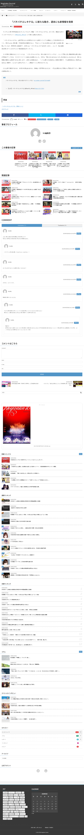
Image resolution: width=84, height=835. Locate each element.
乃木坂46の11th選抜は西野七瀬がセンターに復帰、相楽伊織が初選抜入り (18, 624)
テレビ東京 (5, 797)
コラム (40, 10)
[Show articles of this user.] (22, 133)
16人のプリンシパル (14, 816)
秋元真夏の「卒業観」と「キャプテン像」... (20, 657)
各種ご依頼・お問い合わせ (36, 827)
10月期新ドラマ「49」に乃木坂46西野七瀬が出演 (21, 561)
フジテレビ (50, 119)
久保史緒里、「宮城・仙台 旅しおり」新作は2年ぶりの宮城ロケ (49, 165)
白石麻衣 (57, 119)
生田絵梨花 (5, 816)
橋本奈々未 (5, 814)
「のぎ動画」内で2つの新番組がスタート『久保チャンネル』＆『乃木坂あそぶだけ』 (63, 165)
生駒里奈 (17, 799)
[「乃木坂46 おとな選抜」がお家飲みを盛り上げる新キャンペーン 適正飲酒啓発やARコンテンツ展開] (35, 158)
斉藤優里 (22, 799)
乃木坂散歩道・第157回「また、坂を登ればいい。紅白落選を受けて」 (17, 644)
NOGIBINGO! (6, 811)
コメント (21, 119)
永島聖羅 (11, 814)
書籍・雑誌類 (45, 199)
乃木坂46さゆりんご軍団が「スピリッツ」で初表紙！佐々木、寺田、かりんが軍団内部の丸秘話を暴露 (24, 614)
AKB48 (4, 818)
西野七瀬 (17, 804)
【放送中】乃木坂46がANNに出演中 (18, 507)
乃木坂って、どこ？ (20, 809)
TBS (26, 816)
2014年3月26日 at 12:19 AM (69, 294)
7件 (12, 26)
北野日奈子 (18, 792)
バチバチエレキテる (42, 119)
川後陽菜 (5, 804)
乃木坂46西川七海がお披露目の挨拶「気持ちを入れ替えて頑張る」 (25, 534)
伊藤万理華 (18, 806)
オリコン (17, 814)
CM (23, 792)
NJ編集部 (15, 119)
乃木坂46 (11, 802)
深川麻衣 (22, 797)
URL (2, 368)
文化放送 (11, 799)
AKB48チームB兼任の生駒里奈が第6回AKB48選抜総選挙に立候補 (25, 501)
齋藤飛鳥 (10, 818)
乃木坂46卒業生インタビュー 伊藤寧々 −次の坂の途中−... (23, 719)
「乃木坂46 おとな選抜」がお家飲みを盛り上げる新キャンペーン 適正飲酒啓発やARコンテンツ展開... (33, 466)
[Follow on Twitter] (75, 4)
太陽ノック (22, 802)
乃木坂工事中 (11, 809)
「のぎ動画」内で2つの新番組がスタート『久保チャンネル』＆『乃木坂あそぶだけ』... (29, 480)
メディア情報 (33, 10)
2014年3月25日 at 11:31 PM (69, 279)
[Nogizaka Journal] (8, 5)
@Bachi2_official (20, 34)
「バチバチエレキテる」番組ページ (12, 106)
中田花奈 (12, 806)
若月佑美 (5, 802)
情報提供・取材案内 (72, 10)
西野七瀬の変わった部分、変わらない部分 (11, 629)
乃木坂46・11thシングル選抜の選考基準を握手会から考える (23, 568)
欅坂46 (11, 797)
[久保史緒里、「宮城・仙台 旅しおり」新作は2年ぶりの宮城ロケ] (49, 158)
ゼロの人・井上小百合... (15, 677)
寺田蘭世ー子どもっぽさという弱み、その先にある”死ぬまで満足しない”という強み (29, 514)
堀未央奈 (5, 809)
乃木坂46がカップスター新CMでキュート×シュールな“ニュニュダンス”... (26, 459)
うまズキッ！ (11, 792)
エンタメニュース (23, 10)
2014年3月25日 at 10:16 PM (69, 233)
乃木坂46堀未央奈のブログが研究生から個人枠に (12, 619)
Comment (3, 348)
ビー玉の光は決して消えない (16, 541)
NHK (12, 811)
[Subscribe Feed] (79, 4)
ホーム (3, 10)
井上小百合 (11, 804)
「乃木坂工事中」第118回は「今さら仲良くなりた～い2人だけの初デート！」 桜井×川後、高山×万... (24, 639)
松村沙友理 (5, 799)
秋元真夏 (16, 802)
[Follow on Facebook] (46, 770)
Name (3, 360)
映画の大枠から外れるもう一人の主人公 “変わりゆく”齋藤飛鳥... (25, 664)
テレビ (44, 213)
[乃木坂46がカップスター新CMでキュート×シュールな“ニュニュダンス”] (20, 158)
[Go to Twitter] (44, 141)
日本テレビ (24, 806)
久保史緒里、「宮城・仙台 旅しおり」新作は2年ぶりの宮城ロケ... (25, 473)
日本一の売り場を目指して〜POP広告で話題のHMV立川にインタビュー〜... (27, 712)
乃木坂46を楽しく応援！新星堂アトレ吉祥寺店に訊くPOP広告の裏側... (26, 705)
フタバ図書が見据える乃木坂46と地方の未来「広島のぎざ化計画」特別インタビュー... (29, 698)
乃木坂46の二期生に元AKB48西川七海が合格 (20, 521)
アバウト (62, 10)
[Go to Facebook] (40, 141)
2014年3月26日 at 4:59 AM (67, 322)
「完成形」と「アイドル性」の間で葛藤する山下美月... (22, 684)
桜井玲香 (22, 816)
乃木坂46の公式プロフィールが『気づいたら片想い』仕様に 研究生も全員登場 (19, 609)
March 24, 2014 (39, 88)
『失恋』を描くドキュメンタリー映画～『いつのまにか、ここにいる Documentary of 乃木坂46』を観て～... (35, 671)
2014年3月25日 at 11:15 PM (69, 264)
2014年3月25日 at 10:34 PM (68, 248)
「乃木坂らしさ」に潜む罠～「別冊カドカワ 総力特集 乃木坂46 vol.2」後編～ (19, 634)
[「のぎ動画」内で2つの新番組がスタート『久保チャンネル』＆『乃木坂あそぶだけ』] (63, 158)
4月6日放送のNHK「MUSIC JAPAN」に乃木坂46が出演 (25, 383)
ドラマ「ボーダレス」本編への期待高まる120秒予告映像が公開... (25, 486)
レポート (55, 10)
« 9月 (33, 813)
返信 (80, 233)
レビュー (40, 746)
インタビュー (48, 10)
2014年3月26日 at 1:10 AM (68, 307)
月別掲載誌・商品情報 (12, 10)
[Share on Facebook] (71, 4)
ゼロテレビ (5, 109)
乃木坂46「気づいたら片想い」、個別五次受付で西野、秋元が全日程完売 (26, 528)
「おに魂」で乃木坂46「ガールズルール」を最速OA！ (22, 555)
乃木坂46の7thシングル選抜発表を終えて (11, 599)
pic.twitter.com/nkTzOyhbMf (42, 80)
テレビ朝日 (16, 797)
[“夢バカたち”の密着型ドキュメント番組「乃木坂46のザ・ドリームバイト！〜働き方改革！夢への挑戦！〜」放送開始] (47, 213)
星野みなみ (22, 811)
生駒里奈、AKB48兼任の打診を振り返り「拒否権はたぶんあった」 (25, 575)
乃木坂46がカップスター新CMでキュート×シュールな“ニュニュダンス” (21, 165)
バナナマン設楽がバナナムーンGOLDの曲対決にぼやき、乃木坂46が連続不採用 (28, 548)
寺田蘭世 (5, 792)
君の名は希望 (6, 806)
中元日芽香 (22, 804)
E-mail (3, 364)
